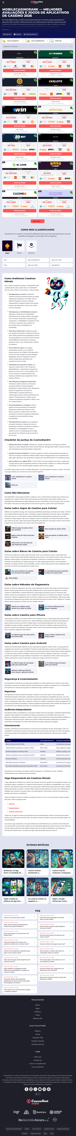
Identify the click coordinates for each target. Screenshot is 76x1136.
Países (37, 1015)
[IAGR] (17, 1112)
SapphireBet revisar (20, 73)
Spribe (37, 1034)
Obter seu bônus (19, 70)
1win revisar (19, 129)
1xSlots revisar (55, 101)
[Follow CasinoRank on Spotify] (44, 1089)
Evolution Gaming (37, 1041)
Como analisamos (37, 1067)
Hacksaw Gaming (38, 1044)
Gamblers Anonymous (15, 811)
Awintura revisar (56, 129)
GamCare (12, 804)
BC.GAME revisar (20, 186)
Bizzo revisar (56, 186)
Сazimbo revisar (20, 214)
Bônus (37, 1005)
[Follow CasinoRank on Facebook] (26, 1089)
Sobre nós (37, 1057)
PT (36, 1094)
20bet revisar (20, 157)
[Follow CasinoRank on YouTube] (40, 1089)
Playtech (38, 1031)
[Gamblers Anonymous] (26, 1112)
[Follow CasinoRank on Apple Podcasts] (49, 1089)
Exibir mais (36, 221)
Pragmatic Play (37, 1038)
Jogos (38, 1008)
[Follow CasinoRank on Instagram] (31, 1089)
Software (37, 1012)
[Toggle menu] (3, 2)
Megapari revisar (55, 157)
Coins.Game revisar (20, 101)
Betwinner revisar (55, 73)
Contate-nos (37, 1060)
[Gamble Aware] (34, 1119)
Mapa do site (37, 1018)
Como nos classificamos (37, 1064)
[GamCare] (39, 1112)
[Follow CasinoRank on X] (35, 1089)
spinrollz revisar (56, 214)
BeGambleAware (14, 808)
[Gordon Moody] (56, 1112)
